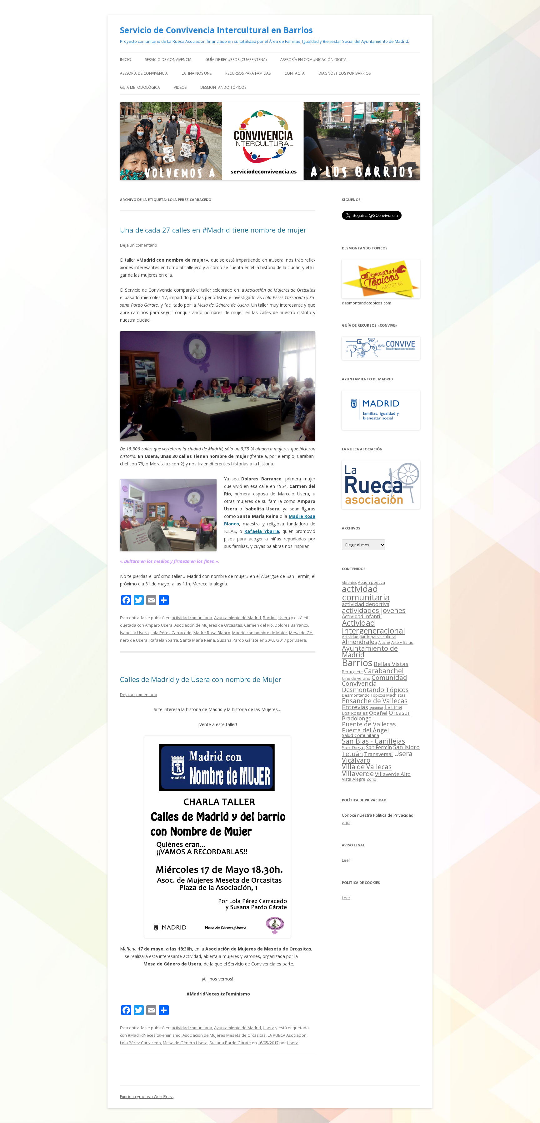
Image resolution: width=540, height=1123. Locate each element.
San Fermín (379, 747)
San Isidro (406, 747)
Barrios (270, 617)
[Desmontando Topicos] (381, 297)
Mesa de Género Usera (185, 1042)
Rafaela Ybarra (261, 531)
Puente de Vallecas (369, 724)
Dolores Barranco (291, 625)
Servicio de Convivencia (168, 59)
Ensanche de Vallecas (375, 700)
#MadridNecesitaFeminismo (154, 1035)
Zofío (371, 779)
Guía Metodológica (140, 87)
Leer (346, 860)
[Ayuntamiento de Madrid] (381, 428)
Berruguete (352, 671)
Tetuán (352, 754)
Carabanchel (384, 670)
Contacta (294, 73)
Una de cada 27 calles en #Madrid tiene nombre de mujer (213, 229)
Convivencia (359, 683)
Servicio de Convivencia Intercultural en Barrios (216, 30)
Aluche (384, 642)
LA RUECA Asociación (287, 1035)
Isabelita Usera (134, 632)
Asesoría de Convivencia (144, 73)
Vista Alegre (353, 779)
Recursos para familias (248, 73)
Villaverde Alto (393, 774)
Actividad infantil (362, 616)
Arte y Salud (402, 642)
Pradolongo (357, 718)
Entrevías (355, 707)
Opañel (378, 712)
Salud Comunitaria (360, 735)
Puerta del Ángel (365, 730)
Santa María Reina (197, 640)
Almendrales (359, 641)
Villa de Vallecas (367, 766)
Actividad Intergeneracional (373, 626)
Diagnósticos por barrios (344, 73)
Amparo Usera (158, 625)
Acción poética (371, 582)
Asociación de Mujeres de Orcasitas (208, 625)
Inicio (125, 59)
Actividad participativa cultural (369, 636)
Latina (393, 707)
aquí (346, 822)
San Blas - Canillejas (373, 740)
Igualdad (376, 708)
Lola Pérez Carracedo (171, 632)
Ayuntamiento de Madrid (237, 617)
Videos (180, 87)
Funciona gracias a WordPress (146, 1096)
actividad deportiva (365, 604)
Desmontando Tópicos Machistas (374, 695)
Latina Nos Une (197, 73)
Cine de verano (356, 678)
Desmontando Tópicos (223, 87)
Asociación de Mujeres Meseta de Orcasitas (224, 1035)
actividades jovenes (374, 610)
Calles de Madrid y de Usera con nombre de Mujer (200, 679)
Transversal (378, 754)
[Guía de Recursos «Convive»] (381, 358)
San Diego (353, 747)
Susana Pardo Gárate (237, 640)
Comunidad (389, 677)
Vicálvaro (356, 760)
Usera (284, 617)
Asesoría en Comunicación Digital (314, 59)
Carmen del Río (258, 625)
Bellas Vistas (391, 664)
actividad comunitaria (192, 617)
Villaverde (358, 773)
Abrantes (349, 582)
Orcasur (399, 712)
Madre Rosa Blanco (211, 632)
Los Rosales (355, 713)
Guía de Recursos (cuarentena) (236, 59)
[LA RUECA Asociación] (381, 507)
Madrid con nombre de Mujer (259, 632)
